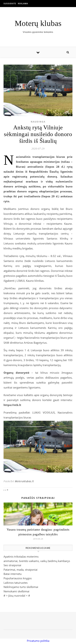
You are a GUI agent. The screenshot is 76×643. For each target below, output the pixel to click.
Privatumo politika (38, 640)
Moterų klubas (38, 23)
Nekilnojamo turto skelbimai (21, 587)
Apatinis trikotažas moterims (21, 556)
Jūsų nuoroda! (16, 595)
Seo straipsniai (12, 565)
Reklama (23, 3)
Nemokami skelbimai (16, 591)
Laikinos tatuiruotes (16, 582)
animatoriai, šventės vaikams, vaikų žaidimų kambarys (37, 561)
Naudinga (38, 121)
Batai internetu (13, 574)
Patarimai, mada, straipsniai (20, 569)
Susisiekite (10, 3)
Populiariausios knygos (18, 578)
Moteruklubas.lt (24, 481)
